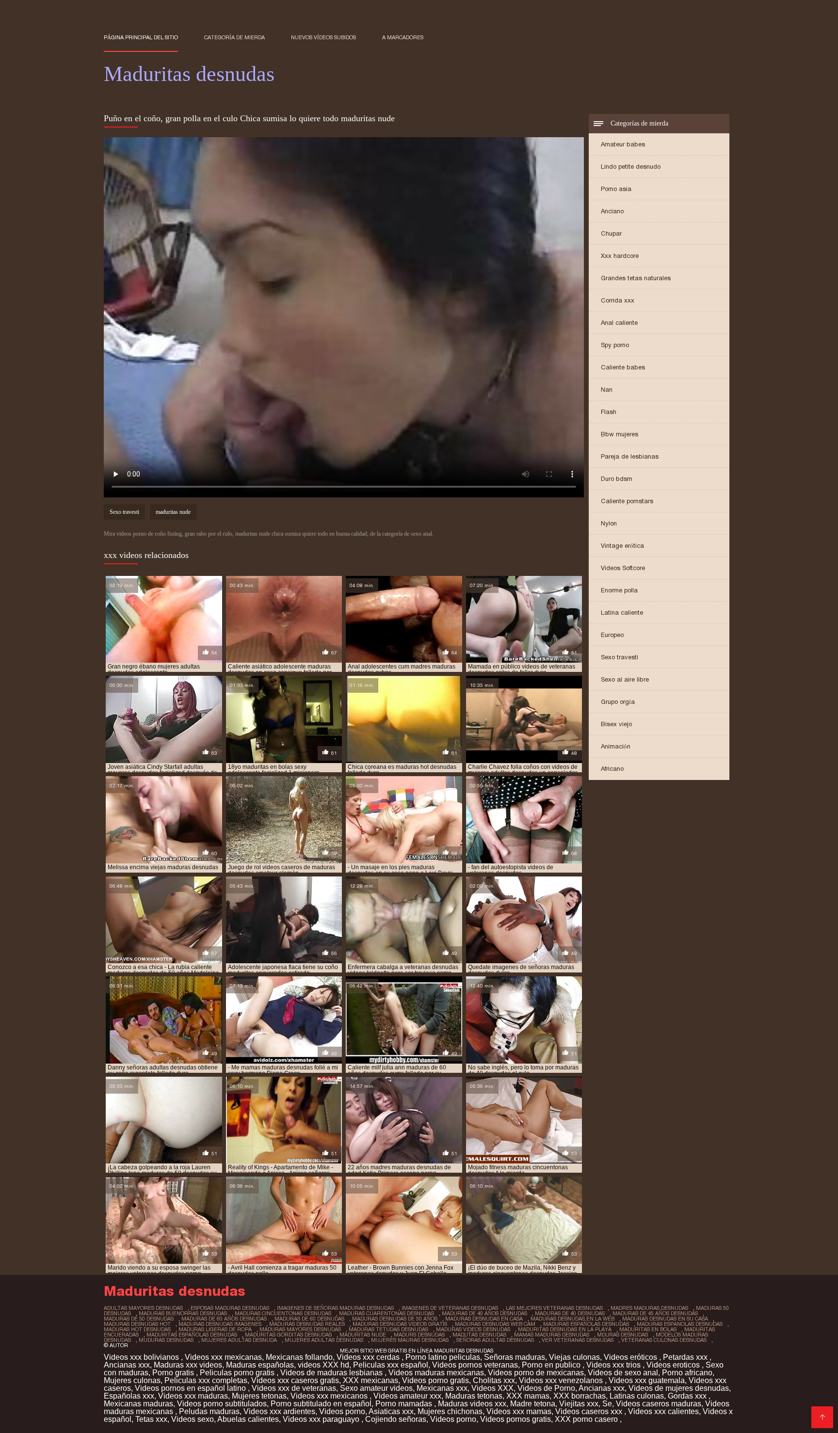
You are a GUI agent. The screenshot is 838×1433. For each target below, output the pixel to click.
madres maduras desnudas (649, 1308)
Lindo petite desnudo (631, 166)
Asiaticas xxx (391, 1411)
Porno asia (616, 188)
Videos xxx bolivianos (142, 1357)
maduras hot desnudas (137, 1329)
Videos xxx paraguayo (322, 1419)
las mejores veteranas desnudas (554, 1308)
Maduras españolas (260, 1365)
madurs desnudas (419, 1334)
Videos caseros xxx (589, 1411)
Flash (608, 411)
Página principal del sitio (141, 37)
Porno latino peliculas (442, 1357)
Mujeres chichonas (450, 1411)
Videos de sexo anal (623, 1373)
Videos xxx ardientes (279, 1411)
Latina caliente (622, 612)
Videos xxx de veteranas (294, 1388)
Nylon (609, 523)
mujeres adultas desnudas (324, 1340)
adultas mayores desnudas (143, 1308)
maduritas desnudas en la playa (565, 1329)
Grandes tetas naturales (636, 278)
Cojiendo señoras (395, 1419)
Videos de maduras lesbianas (332, 1373)
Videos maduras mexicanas (436, 1373)
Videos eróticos (631, 1357)
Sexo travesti (619, 657)
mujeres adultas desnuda (239, 1340)
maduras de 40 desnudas (570, 1313)
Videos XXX (492, 1388)
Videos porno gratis (435, 1380)
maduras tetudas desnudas (388, 1329)
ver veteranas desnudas (577, 1340)
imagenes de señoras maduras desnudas (335, 1308)
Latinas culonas (637, 1396)
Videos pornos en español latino (191, 1388)
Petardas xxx (686, 1357)
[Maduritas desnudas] (822, 1417)
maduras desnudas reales (307, 1324)
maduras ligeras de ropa (215, 1329)
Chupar (611, 233)
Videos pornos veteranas (475, 1365)
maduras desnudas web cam (495, 1324)
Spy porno (615, 345)
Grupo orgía (618, 701)
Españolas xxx (129, 1396)
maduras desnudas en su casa (665, 1319)
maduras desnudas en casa (484, 1319)
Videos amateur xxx (407, 1396)
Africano (612, 768)
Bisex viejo (616, 724)
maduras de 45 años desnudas (655, 1313)
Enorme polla (619, 590)
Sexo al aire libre (625, 679)
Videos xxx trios (614, 1365)
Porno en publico (552, 1365)
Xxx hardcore (620, 255)
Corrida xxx (617, 300)
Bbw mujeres (619, 434)
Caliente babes (623, 367)
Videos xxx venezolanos (562, 1380)
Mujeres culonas (132, 1380)
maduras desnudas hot (137, 1324)
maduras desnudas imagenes (219, 1324)
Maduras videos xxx (472, 1404)
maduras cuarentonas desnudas (386, 1313)
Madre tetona (532, 1404)
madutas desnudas (479, 1334)
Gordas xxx (688, 1396)
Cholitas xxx (494, 1380)
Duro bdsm (616, 478)
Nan (606, 389)
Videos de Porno (546, 1388)
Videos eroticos (674, 1365)
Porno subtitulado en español (321, 1404)
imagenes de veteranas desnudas (450, 1308)
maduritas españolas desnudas (191, 1334)
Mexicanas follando (299, 1357)
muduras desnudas (166, 1340)
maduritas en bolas (648, 1329)
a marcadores (402, 37)
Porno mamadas (404, 1404)
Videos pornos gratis (515, 1419)
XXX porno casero (587, 1419)
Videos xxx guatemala (647, 1380)
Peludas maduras (209, 1411)
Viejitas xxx (578, 1404)
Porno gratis (174, 1373)
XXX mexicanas (370, 1380)
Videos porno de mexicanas (536, 1373)
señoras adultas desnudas (495, 1340)
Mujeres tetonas (259, 1396)
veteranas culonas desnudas (664, 1340)
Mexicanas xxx (442, 1388)
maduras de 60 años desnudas (224, 1319)
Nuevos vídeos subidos (323, 37)
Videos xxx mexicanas (223, 1357)
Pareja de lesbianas (630, 456)
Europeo (612, 634)
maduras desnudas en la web (572, 1319)
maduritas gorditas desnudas (288, 1334)
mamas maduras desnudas (551, 1334)
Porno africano (687, 1373)
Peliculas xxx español (390, 1365)
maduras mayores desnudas (300, 1329)
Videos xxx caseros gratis (295, 1380)
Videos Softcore (623, 568)
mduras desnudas (622, 1334)
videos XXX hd (323, 1365)
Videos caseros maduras (658, 1404)
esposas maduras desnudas (230, 1308)
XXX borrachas (579, 1396)
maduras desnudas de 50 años (394, 1319)
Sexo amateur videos (376, 1388)
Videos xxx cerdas (369, 1357)
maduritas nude (173, 512)
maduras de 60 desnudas (309, 1319)
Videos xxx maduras (193, 1396)
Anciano (612, 211)
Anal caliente (619, 322)
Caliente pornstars (627, 501)
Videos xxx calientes (663, 1411)
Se (607, 1404)
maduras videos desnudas (473, 1329)
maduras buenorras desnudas (183, 1313)
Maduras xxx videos (188, 1365)
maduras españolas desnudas (586, 1324)
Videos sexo (192, 1419)
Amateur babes (623, 144)
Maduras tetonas (473, 1396)
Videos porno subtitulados (222, 1404)
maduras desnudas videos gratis (400, 1324)
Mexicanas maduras (138, 1404)
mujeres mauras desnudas (410, 1340)
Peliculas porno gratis (238, 1373)
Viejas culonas (574, 1357)
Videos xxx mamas (518, 1411)
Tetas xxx (151, 1419)
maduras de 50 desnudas (139, 1319)
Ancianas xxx (127, 1365)
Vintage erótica (622, 545)
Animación (615, 746)
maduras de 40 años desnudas (484, 1313)
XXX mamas (527, 1396)
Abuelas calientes (248, 1419)
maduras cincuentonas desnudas (283, 1313)
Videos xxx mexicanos (330, 1396)
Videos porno (342, 1411)
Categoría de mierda (234, 37)
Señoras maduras (514, 1357)
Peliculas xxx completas (205, 1380)
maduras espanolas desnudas (680, 1324)
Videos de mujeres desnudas (678, 1388)
